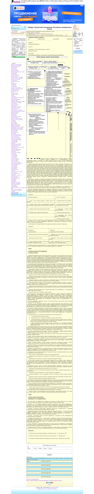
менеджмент (23, 32)
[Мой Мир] (51, 482)
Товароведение (13, 167)
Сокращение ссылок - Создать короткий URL (47, 488)
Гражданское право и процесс (16, 88)
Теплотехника (13, 165)
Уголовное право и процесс (15, 171)
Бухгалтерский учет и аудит (15, 78)
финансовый (19, 33)
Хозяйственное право (14, 182)
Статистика (13, 156)
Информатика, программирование (16, 101)
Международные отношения (15, 129)
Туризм (12, 170)
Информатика (13, 100)
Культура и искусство (14, 116)
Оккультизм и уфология (15, 138)
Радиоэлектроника (14, 150)
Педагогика (13, 140)
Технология (13, 166)
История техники (14, 104)
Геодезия (12, 84)
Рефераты (75, 27)
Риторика (12, 153)
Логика (12, 120)
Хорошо (45, 448)
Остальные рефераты (14, 139)
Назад (49, 484)
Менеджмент (13, 130)
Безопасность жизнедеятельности (16, 71)
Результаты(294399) (78, 50)
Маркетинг (13, 122)
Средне (40, 448)
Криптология (13, 114)
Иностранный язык (14, 99)
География (13, 83)
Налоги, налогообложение (15, 135)
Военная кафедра (14, 81)
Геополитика (13, 86)
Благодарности (76, 29)
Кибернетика (13, 105)
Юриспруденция (13, 192)
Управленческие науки (15, 173)
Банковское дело (14, 70)
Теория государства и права (15, 163)
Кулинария (13, 115)
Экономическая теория (15, 190)
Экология (12, 185)
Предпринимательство (15, 145)
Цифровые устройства (15, 183)
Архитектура (13, 67)
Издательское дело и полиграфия (16, 97)
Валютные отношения (14, 79)
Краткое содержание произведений (17, 111)
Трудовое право (13, 169)
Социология (13, 155)
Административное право (15, 65)
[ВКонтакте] (46, 482)
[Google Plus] (52, 482)
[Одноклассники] (49, 482)
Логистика (12, 121)
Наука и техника (13, 136)
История (12, 103)
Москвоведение (13, 132)
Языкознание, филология (15, 194)
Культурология (13, 117)
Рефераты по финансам (35, 32)
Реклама (12, 151)
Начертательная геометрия (15, 137)
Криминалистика (14, 112)
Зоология (12, 96)
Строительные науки (14, 158)
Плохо (35, 448)
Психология (13, 148)
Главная (74, 26)
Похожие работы (49, 33)
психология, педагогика (15, 149)
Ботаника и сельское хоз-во (15, 77)
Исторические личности (15, 102)
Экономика (13, 186)
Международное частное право (16, 128)
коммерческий (14, 32)
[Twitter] (48, 482)
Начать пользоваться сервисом (19, 57)
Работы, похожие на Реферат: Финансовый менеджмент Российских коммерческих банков (44, 480)
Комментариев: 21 (37, 35)
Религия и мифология (14, 152)
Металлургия (13, 131)
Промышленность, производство (16, 147)
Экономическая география (15, 189)
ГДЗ (11, 82)
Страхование (13, 157)
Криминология (13, 113)
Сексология (13, 154)
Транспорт (13, 168)
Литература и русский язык (15, 119)
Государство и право (14, 87)
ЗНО (12, 95)
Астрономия (13, 69)
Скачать (66, 35)
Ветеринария (13, 80)
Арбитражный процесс (14, 66)
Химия (12, 181)
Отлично (50, 448)
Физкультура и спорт (14, 175)
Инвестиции (13, 98)
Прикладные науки (14, 146)
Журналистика (13, 94)
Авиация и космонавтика (15, 64)
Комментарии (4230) (78, 51)
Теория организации (14, 164)
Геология (12, 85)
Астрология (13, 68)
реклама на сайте (54, 487)
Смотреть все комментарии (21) (32, 479)
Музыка (12, 133)
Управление (13, 172)
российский (13, 33)
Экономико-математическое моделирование (18, 187)
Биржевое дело (13, 76)
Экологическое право (14, 184)
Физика (12, 174)
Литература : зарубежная (15, 118)
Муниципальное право (14, 134)
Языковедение (13, 193)
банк (23, 33)
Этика (12, 191)
